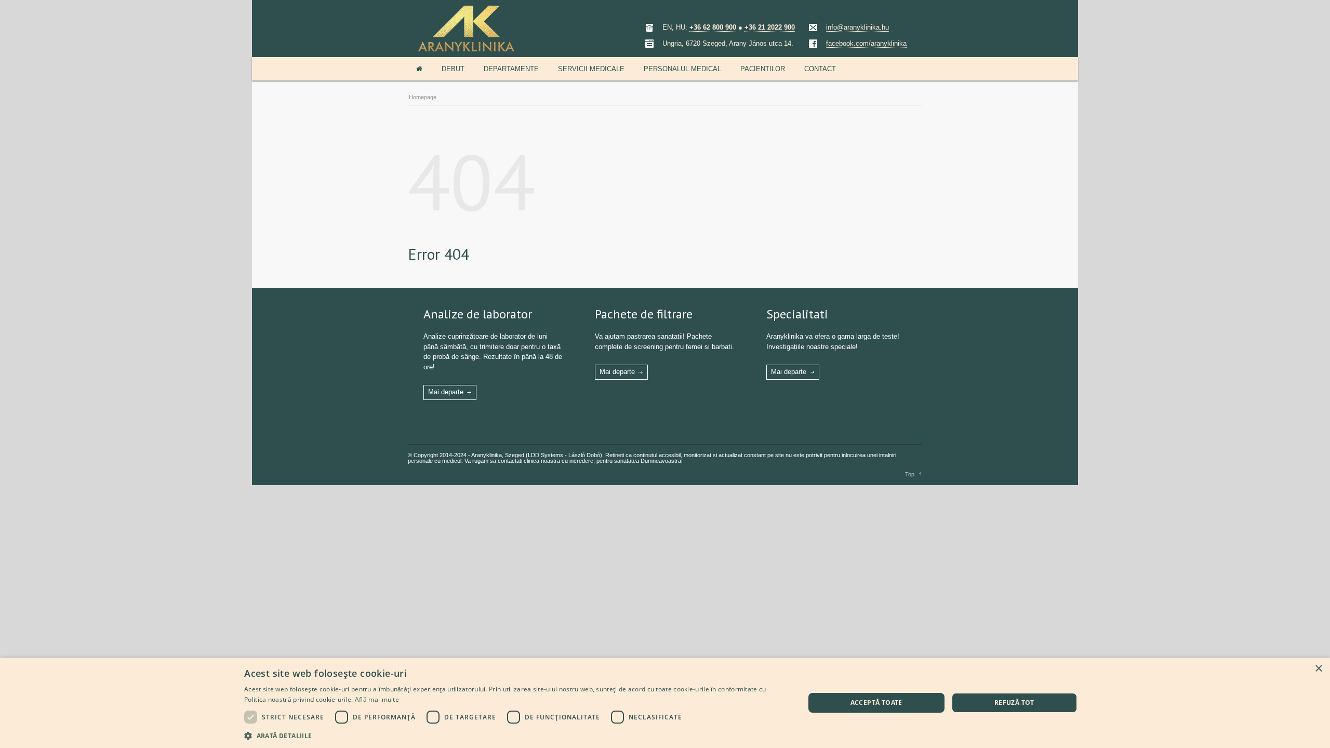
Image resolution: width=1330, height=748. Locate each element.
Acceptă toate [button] (876, 702)
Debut (453, 69)
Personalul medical (682, 69)
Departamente (511, 69)
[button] (516, 734)
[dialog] (665, 703)
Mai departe (445, 392)
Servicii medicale (591, 69)
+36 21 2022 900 (769, 27)
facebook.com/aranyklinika (866, 43)
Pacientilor (762, 69)
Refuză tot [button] (1014, 702)
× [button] (1318, 669)
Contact (820, 69)
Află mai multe (377, 699)
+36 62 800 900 (712, 27)
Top (909, 474)
